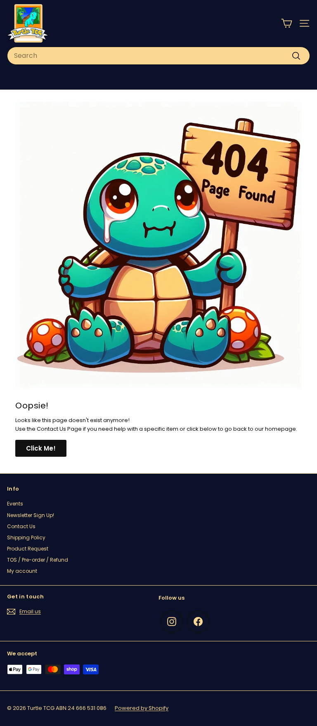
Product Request (27, 548)
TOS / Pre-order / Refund (37, 559)
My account (22, 570)
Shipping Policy (26, 537)
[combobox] (158, 56)
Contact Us (21, 526)
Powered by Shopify (141, 708)
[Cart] (286, 23)
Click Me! (41, 448)
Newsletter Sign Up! (30, 515)
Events (15, 503)
